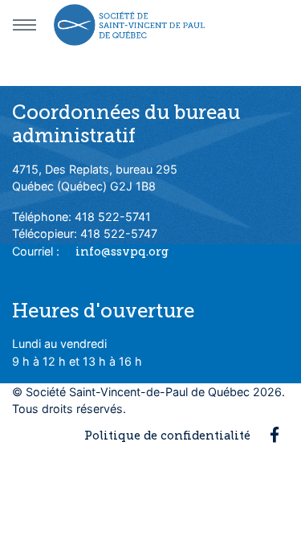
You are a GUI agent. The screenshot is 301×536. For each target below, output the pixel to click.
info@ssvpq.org (122, 251)
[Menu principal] (24, 25)
